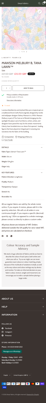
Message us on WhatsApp (11, 351)
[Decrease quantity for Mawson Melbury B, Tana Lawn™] (3, 88)
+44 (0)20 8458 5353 (14, 347)
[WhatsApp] (11, 236)
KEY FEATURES (8, 172)
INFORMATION (9, 314)
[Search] (39, 3)
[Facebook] (3, 236)
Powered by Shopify (33, 394)
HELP (4, 306)
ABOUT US (7, 298)
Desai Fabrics (23, 3)
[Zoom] (40, 11)
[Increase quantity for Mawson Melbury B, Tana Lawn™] (9, 88)
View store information (14, 100)
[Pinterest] (7, 236)
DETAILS (5, 147)
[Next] (26, 52)
